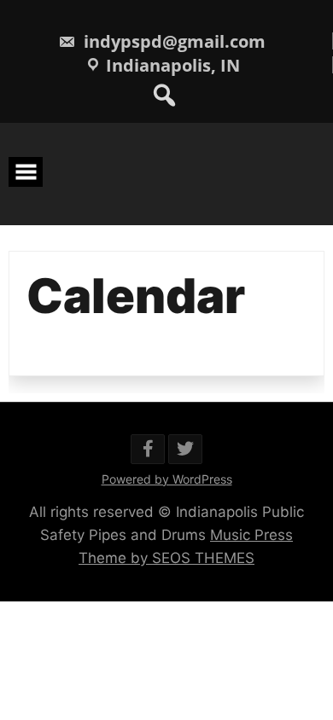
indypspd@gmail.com (172, 41)
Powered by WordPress (167, 479)
